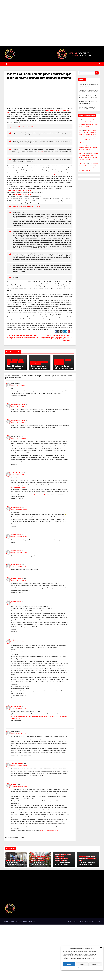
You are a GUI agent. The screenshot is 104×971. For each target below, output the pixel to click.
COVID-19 (9, 360)
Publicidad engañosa (12, 362)
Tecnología (32, 64)
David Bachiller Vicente (18, 404)
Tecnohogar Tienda (17, 763)
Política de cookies (72, 967)
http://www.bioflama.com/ (18, 487)
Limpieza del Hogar (59, 856)
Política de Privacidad (82, 967)
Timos (80, 860)
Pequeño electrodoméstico (61, 858)
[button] (101, 948)
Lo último (21, 64)
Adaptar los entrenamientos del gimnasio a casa (15, 864)
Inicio (12, 64)
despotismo (39, 151)
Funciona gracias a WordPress (11, 921)
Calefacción (68, 360)
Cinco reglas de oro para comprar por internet (39, 368)
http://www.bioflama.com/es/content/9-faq (32, 494)
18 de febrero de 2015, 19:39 (22, 194)
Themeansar (32, 921)
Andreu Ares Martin (17, 473)
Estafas (21, 360)
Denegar (82, 964)
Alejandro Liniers (18, 206)
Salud (61, 64)
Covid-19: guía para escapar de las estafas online (15, 368)
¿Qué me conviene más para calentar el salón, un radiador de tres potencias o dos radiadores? (23, 337)
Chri (80, 130)
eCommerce (15, 360)
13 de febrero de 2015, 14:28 (22, 190)
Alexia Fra (14, 784)
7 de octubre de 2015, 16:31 (26, 126)
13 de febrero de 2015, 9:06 (31, 206)
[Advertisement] (45, 23)
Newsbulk (25, 921)
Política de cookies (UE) (47, 64)
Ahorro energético (59, 360)
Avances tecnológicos (60, 854)
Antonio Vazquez (16, 706)
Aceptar (69, 964)
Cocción (33, 854)
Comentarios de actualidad (37, 856)
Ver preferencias (95, 964)
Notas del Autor (40, 858)
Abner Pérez (83, 143)
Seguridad (20, 362)
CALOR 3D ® (10, 190)
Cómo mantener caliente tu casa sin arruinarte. (62, 368)
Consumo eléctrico (59, 362)
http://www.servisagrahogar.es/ (49, 830)
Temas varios (19, 860)
